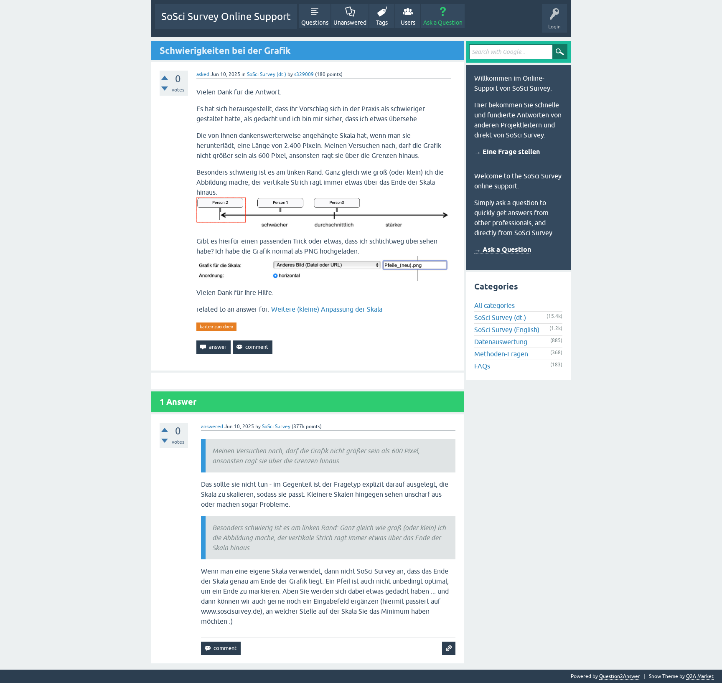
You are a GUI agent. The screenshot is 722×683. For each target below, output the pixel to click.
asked (202, 74)
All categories (494, 305)
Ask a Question (443, 22)
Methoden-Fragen (501, 354)
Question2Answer (619, 676)
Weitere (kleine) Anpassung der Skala (326, 309)
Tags (382, 22)
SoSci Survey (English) (506, 329)
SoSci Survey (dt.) (266, 74)
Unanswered (349, 22)
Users (408, 22)
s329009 (304, 74)
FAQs (482, 366)
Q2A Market (700, 676)
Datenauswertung (500, 341)
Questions (314, 22)
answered (212, 426)
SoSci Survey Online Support (226, 16)
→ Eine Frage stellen (507, 152)
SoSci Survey (276, 426)
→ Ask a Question (502, 250)
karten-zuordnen (216, 326)
